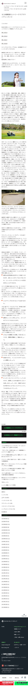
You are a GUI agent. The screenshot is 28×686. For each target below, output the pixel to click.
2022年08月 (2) (5, 581)
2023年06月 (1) (5, 561)
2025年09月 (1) (5, 518)
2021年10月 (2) (5, 604)
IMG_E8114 (4, 36)
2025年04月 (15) (6, 530)
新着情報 (4, 677)
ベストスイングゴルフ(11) (8, 506)
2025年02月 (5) (5, 536)
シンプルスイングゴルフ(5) (8, 509)
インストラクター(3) (7, 500)
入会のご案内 (17, 631)
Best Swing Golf (5, 647)
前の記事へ (13, 427)
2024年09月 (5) (5, 550)
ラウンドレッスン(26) (7, 503)
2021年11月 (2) (5, 601)
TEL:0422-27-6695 (6, 660)
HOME (3, 626)
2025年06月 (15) (6, 524)
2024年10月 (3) (5, 547)
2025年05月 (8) (5, 527)
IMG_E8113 (4, 32)
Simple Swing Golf (6, 644)
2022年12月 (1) (5, 573)
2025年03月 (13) (6, 533)
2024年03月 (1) (5, 558)
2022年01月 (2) (5, 598)
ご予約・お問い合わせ (19, 637)
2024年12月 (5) (5, 541)
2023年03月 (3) (5, 567)
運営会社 (17, 677)
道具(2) (3, 492)
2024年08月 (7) (5, 553)
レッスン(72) (5, 494)
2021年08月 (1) (5, 607)
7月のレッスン (5, 482)
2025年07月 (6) (5, 521)
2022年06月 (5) (5, 587)
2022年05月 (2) (5, 590)
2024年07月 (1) (5, 556)
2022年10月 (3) (5, 578)
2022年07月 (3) (5, 584)
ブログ (10, 677)
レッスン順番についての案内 (9, 485)
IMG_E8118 (4, 43)
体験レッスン (17, 634)
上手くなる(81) (5, 497)
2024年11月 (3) (5, 544)
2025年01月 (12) (6, 538)
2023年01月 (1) (5, 570)
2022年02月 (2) (5, 596)
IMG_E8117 (4, 40)
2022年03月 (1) (5, 593)
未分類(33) (4, 512)
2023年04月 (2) (5, 564)
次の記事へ (15, 434)
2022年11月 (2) (5, 576)
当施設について (17, 629)
